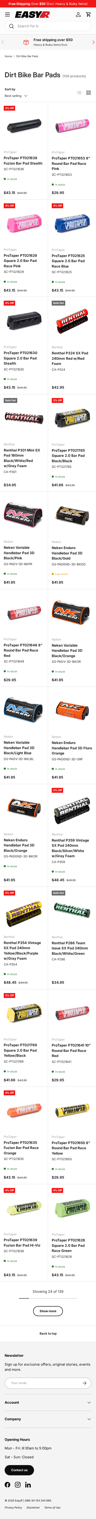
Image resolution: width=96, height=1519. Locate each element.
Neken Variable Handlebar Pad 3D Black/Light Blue (19, 747)
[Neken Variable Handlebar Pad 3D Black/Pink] (24, 515)
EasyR (18, 1500)
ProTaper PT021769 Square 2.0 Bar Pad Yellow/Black (20, 1050)
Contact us (19, 1470)
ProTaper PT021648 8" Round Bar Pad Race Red (23, 650)
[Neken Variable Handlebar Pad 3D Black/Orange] (72, 613)
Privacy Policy (13, 1507)
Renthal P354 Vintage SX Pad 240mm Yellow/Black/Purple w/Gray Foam (22, 951)
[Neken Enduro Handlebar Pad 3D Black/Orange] (24, 808)
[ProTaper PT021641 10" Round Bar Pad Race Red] (72, 1013)
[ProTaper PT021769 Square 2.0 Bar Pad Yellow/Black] (24, 1013)
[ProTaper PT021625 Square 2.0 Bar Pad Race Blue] (72, 223)
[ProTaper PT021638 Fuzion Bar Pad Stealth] (24, 126)
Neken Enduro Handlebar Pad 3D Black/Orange (19, 845)
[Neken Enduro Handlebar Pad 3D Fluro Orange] (72, 710)
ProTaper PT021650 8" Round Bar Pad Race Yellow (71, 1148)
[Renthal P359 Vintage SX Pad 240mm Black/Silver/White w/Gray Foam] (72, 808)
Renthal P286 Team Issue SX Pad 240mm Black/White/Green (70, 948)
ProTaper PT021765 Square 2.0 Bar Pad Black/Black (68, 455)
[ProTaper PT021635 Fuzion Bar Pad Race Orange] (24, 1110)
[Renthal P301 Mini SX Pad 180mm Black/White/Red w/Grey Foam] (24, 418)
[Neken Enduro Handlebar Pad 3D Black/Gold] (72, 515)
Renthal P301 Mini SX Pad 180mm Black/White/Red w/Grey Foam (22, 458)
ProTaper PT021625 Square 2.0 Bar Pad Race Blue (68, 261)
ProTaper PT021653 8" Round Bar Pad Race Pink (71, 163)
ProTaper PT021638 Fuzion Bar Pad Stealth (23, 161)
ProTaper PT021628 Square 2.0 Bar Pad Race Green (68, 1245)
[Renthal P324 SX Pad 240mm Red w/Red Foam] (72, 321)
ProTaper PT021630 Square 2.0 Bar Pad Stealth (20, 358)
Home (8, 56)
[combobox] (48, 26)
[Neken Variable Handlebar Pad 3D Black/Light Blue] (24, 710)
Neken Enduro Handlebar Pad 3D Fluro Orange (72, 747)
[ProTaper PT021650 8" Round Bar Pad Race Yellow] (72, 1110)
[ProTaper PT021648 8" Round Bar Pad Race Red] (24, 613)
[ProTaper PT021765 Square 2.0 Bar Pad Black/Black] (72, 418)
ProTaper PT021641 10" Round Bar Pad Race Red (71, 1050)
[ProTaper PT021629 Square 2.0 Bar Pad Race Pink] (24, 223)
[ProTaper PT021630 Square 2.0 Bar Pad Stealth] (24, 321)
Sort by (10, 89)
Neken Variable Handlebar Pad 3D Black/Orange (67, 650)
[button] (88, 14)
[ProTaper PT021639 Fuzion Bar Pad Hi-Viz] (24, 1208)
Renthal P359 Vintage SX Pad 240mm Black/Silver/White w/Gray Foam (70, 848)
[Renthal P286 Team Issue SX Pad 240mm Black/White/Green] (72, 911)
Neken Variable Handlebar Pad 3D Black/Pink (19, 552)
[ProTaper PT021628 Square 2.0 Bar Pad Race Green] (72, 1208)
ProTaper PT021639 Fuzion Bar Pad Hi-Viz (22, 1243)
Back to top (48, 1333)
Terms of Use (52, 1507)
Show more (48, 1311)
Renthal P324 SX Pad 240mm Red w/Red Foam (70, 358)
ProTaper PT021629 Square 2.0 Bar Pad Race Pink (20, 260)
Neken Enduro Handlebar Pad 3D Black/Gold (67, 553)
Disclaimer (33, 1507)
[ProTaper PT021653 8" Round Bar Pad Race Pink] (72, 126)
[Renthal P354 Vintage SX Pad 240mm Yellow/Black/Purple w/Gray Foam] (24, 911)
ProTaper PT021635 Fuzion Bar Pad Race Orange (21, 1147)
